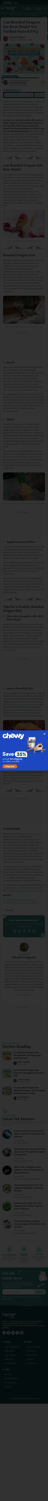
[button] (44, 734)
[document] (24, 750)
